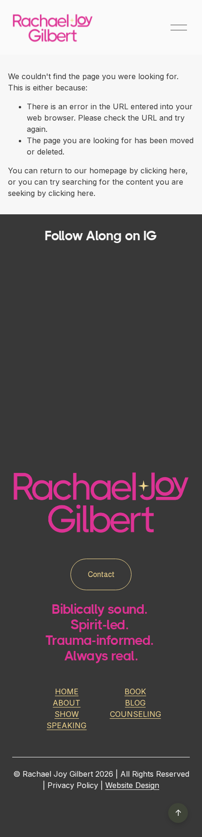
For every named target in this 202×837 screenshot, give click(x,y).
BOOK (135, 691)
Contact (101, 574)
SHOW (66, 714)
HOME (66, 691)
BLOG (135, 702)
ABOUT (66, 702)
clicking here (163, 170)
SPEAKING (66, 725)
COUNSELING (135, 714)
